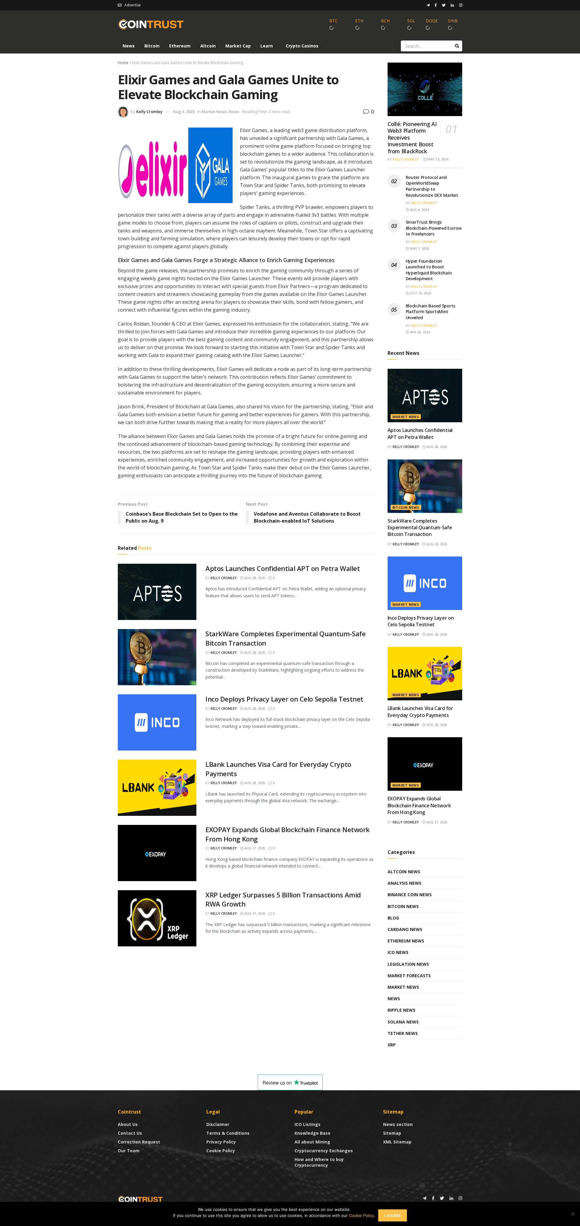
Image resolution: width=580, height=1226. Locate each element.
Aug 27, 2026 (254, 848)
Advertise (132, 5)
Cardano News (405, 929)
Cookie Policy (220, 1150)
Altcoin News (404, 871)
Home (123, 62)
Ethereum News (406, 941)
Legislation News (408, 964)
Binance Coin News (410, 894)
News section (398, 1124)
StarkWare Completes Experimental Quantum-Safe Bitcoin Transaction (420, 527)
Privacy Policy (221, 1142)
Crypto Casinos (302, 46)
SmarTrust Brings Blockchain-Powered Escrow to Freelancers (434, 228)
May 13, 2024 (437, 159)
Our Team (129, 1150)
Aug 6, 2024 (419, 209)
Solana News (403, 1022)
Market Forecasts (409, 975)
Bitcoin (152, 46)
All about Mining (312, 1142)
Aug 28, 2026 (254, 578)
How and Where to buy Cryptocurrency (319, 1162)
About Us (128, 1124)
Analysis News (404, 883)
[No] (572, 1214)
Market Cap (238, 46)
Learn (266, 46)
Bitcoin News (405, 507)
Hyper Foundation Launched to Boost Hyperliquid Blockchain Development (429, 270)
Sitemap (392, 1133)
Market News (214, 111)
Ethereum (180, 46)
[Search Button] (457, 46)
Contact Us (130, 1133)
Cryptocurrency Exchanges (324, 1150)
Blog (393, 918)
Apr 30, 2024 (419, 332)
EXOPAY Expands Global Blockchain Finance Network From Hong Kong (419, 805)
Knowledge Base (312, 1133)
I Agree (392, 1215)
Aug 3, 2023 (184, 111)
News (129, 46)
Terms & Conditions (228, 1133)
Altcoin (208, 46)
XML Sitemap (397, 1142)
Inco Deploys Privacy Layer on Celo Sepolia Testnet (284, 698)
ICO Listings (308, 1124)
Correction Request (139, 1142)
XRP (392, 1045)
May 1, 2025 (419, 248)
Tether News (403, 1033)
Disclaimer (217, 1124)
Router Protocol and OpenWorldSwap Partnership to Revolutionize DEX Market (432, 186)
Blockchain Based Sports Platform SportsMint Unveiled (431, 311)
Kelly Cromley (149, 111)
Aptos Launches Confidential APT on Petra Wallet (282, 568)
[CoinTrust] (140, 1199)
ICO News (398, 952)
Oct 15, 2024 (420, 293)
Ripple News (401, 1010)
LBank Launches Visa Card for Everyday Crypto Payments (420, 711)
